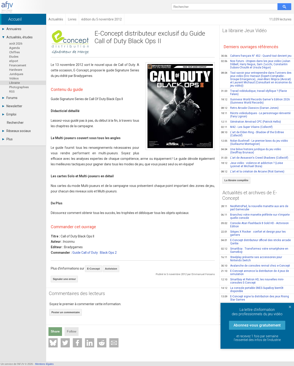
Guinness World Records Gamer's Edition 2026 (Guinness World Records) (255, 101)
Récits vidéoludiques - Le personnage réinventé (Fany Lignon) (256, 115)
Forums (11, 98)
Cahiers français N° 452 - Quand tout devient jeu (256, 55)
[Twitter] (65, 342)
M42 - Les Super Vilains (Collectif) (247, 127)
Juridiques (16, 74)
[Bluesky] (53, 342)
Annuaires (13, 29)
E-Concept (93, 268)
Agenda (14, 48)
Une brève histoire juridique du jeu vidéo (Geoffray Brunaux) (251, 151)
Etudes (13, 56)
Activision (111, 268)
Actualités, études (19, 37)
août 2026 (15, 43)
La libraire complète (236, 180)
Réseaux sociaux (18, 131)
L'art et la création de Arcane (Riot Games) (252, 171)
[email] (114, 342)
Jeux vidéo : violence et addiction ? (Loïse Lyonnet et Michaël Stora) (252, 164)
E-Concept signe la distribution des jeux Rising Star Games (255, 298)
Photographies (19, 87)
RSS (12, 91)
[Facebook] (77, 342)
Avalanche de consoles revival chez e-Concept (255, 265)
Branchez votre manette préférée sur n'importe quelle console (255, 216)
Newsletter (14, 106)
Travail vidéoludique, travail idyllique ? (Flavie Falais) (254, 92)
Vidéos (14, 78)
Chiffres (14, 52)
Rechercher (15, 122)
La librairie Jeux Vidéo (244, 30)
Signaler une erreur (64, 279)
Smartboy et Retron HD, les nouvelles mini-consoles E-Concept (252, 281)
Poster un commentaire (65, 312)
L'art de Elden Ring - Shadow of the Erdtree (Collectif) (252, 134)
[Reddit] (101, 342)
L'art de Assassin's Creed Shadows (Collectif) (254, 157)
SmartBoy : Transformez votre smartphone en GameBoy (254, 250)
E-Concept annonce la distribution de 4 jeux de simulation (255, 272)
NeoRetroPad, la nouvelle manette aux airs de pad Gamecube (254, 208)
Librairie (14, 82)
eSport (13, 61)
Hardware (15, 69)
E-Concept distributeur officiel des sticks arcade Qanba (256, 242)
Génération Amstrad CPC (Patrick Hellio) (251, 121)
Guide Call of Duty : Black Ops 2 (94, 252)
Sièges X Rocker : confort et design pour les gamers (253, 233)
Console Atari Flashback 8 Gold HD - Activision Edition (255, 225)
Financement (17, 65)
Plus (9, 139)
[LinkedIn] (89, 342)
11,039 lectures (280, 19)
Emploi (11, 114)
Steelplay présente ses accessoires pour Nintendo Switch (251, 259)
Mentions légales (44, 364)
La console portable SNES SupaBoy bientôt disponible (252, 289)
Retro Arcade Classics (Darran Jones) (250, 108)
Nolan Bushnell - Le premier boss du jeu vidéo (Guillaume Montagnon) (254, 142)
